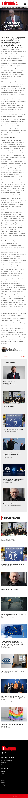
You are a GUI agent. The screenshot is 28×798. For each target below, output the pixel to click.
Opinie (11, 384)
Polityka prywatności (6, 760)
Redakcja (3, 764)
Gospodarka (4, 775)
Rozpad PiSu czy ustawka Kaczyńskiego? (10, 382)
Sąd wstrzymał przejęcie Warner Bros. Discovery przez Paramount (13, 479)
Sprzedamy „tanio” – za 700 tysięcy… (13, 671)
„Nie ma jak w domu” (9, 406)
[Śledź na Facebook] (2, 753)
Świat (11, 457)
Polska (15, 408)
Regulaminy (4, 762)
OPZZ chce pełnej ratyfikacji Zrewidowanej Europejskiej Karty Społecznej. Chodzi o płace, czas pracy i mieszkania (12, 643)
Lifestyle (3, 782)
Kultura (11, 408)
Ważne (15, 384)
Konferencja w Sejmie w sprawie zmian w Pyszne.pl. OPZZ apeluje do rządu (13, 697)
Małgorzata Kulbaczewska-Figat (15, 350)
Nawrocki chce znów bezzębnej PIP (13, 429)
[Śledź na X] (5, 753)
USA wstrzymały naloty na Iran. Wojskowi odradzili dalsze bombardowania (12, 454)
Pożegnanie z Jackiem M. (10, 504)
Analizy (3, 785)
